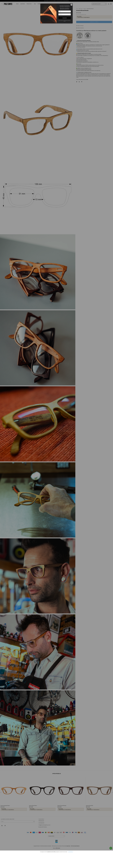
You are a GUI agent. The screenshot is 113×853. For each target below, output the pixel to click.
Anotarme (65, 17)
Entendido (70, 851)
